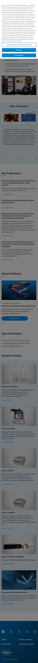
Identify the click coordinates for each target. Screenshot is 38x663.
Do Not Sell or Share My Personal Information (19, 44)
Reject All (18, 50)
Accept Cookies (19, 55)
